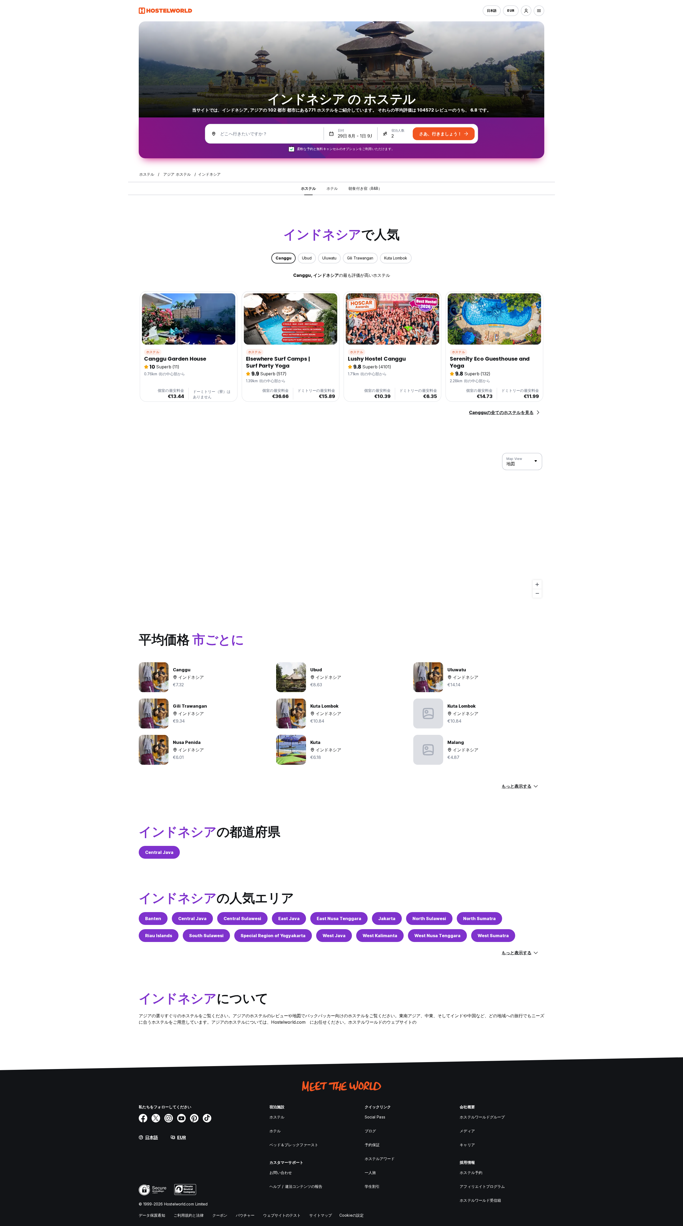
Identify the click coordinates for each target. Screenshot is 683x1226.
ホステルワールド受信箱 (480, 1200)
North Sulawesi (429, 918)
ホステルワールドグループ (482, 1117)
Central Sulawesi (242, 918)
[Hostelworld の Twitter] (156, 1118)
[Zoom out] (537, 593)
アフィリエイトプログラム (482, 1186)
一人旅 (370, 1172)
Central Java (159, 852)
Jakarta (386, 918)
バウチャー (245, 1215)
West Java (334, 935)
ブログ (370, 1131)
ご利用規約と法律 (189, 1215)
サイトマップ (320, 1215)
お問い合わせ (280, 1172)
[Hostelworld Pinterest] (194, 1118)
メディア (467, 1131)
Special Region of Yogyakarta (273, 935)
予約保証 (372, 1144)
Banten (153, 918)
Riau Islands (158, 935)
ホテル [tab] (332, 188)
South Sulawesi (206, 935)
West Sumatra (493, 935)
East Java (289, 918)
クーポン (219, 1215)
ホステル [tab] (308, 188)
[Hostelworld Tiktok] (207, 1118)
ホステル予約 (471, 1172)
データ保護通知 (152, 1215)
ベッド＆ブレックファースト (293, 1144)
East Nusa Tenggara (339, 918)
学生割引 (372, 1186)
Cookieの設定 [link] (351, 1215)
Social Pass (375, 1117)
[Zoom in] (537, 584)
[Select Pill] (526, 10)
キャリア (467, 1144)
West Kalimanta (380, 935)
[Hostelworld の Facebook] (143, 1118)
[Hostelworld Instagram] (168, 1118)
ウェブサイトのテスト (282, 1215)
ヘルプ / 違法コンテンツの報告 (296, 1186)
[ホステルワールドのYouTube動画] (181, 1118)
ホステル (152, 352)
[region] (341, 525)
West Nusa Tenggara (437, 935)
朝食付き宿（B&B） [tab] (365, 188)
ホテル (275, 1131)
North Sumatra (479, 918)
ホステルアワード (380, 1158)
